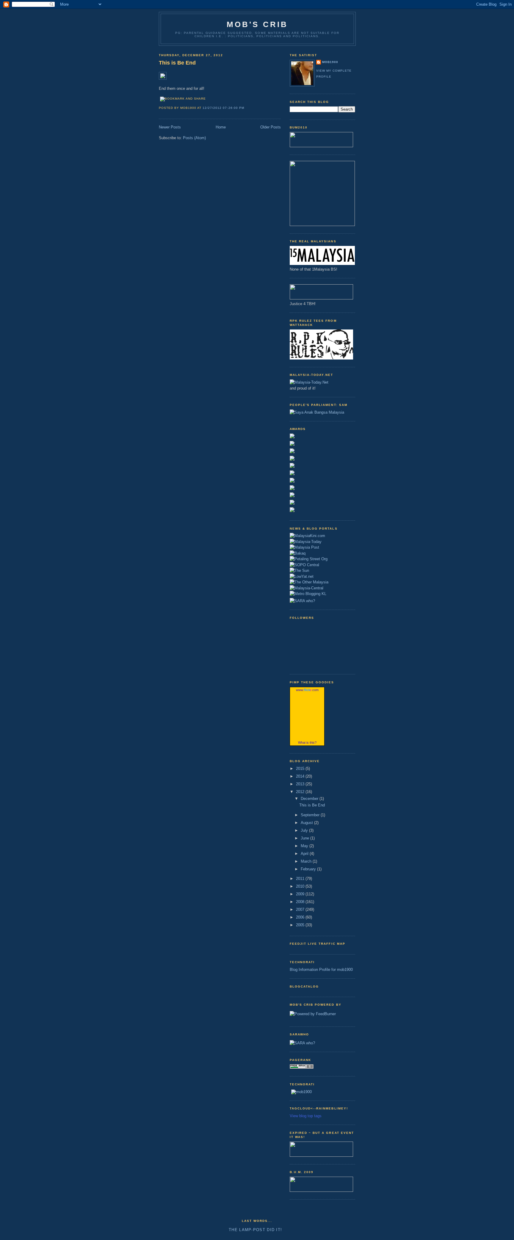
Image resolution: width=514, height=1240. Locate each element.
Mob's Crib (257, 24)
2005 (300, 925)
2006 (300, 917)
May (305, 846)
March (307, 861)
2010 (300, 886)
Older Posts (270, 127)
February (309, 869)
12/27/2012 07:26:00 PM (223, 107)
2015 (300, 768)
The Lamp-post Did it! (255, 1230)
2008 (300, 902)
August (307, 822)
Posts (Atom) (194, 138)
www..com (307, 690)
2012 (300, 791)
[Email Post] (246, 107)
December (310, 798)
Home (221, 127)
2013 (300, 784)
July (305, 830)
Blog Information (304, 969)
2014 (300, 776)
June (305, 838)
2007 (300, 909)
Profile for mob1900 (336, 969)
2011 (300, 878)
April (305, 853)
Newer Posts (170, 127)
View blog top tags (306, 1116)
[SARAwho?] (302, 599)
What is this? (307, 742)
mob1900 (330, 62)
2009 (300, 894)
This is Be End (177, 63)
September (311, 815)
